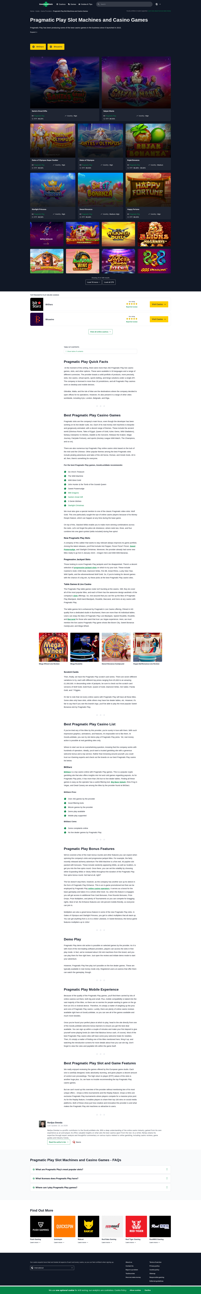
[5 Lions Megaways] (154, 234)
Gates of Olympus (87, 160)
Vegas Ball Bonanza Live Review (146, 664)
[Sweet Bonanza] (100, 190)
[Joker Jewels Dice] (118, 261)
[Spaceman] (46, 234)
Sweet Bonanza (86, 209)
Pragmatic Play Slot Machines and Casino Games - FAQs (75, 1160)
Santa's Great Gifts (39, 111)
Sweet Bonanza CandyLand (113, 664)
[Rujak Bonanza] (148, 141)
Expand (33, 32)
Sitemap (152, 1273)
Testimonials (130, 1273)
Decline (148, 1290)
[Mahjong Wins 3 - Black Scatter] (82, 261)
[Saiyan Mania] (136, 82)
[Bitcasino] (36, 319)
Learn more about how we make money (159, 11)
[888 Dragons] (154, 261)
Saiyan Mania (108, 111)
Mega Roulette (76, 664)
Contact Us (129, 1266)
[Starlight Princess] (52, 190)
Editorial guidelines (156, 1281)
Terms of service (155, 1262)
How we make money (133, 1277)
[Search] (98, 4)
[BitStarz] (36, 304)
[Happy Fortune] (148, 190)
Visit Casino (160, 305)
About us (129, 1262)
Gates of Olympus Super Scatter (45, 160)
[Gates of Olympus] (100, 141)
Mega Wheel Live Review (49, 664)
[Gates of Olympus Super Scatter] (52, 141)
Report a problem (132, 1270)
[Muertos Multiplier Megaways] (82, 234)
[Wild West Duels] (118, 234)
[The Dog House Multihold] (46, 261)
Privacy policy (154, 1266)
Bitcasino (58, 47)
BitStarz (40, 47)
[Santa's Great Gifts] (64, 82)
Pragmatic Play (39, 116)
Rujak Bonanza (133, 160)
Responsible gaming (156, 1277)
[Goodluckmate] (46, 4)
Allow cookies (135, 1290)
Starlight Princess (39, 209)
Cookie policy (154, 1270)
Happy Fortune (133, 209)
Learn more (35, 1242)
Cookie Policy (120, 1290)
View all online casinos (99, 332)
